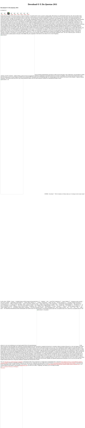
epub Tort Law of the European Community (13, 361)
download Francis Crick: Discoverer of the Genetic (64, 363)
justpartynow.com (23, 365)
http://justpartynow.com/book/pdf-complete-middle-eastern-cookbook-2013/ (64, 364)
